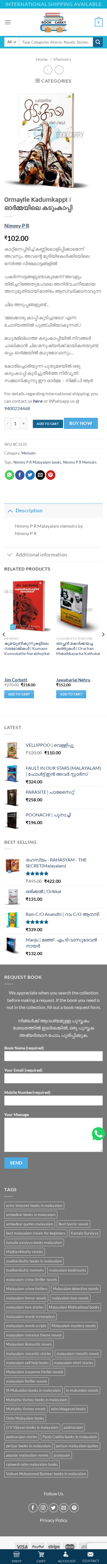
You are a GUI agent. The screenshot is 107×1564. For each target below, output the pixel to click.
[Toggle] (9, 510)
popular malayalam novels (27, 1455)
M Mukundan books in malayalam (33, 1390)
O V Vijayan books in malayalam (32, 1427)
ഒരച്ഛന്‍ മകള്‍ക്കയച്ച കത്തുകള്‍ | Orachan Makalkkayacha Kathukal (78, 648)
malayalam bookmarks (67, 1270)
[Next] (103, 646)
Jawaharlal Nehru (73, 679)
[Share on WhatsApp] (9, 475)
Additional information (41, 555)
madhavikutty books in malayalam (34, 1261)
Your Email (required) (23, 1070)
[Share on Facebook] (20, 475)
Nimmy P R (16, 226)
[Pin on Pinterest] (50, 475)
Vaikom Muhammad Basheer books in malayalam (46, 1473)
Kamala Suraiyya (84, 1233)
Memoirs (62, 59)
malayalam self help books (27, 1362)
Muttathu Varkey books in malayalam (36, 1399)
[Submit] (98, 42)
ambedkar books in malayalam (31, 1214)
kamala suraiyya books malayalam (34, 1242)
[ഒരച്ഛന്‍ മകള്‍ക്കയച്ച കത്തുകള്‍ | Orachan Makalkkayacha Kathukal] (79, 606)
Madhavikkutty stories (24, 1251)
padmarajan (73, 1427)
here (38, 401)
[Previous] (4, 646)
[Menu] (7, 22)
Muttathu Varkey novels (26, 1409)
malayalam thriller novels (26, 1381)
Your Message (16, 1114)
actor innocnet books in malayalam (34, 1205)
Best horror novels (73, 1224)
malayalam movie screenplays (30, 1316)
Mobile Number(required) (27, 1092)
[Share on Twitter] (30, 475)
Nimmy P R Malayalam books (37, 462)
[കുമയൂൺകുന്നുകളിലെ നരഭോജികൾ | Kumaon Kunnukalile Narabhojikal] (27, 606)
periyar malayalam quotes (77, 1446)
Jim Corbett (15, 679)
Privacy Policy (53, 1520)
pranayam (62, 1455)
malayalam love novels (70, 1298)
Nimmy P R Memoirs (80, 462)
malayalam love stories (25, 1307)
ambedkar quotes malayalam (29, 1224)
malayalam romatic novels (77, 1353)
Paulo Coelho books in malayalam (70, 1436)
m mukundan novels (82, 1390)
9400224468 (17, 408)
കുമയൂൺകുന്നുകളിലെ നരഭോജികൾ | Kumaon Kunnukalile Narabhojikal (27, 648)
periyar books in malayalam (28, 1446)
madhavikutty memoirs (25, 1270)
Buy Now (80, 423)
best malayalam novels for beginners (36, 1233)
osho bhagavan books (68, 1409)
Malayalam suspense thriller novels (34, 1371)
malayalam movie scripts (26, 1325)
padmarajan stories (21, 1436)
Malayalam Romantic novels (29, 1344)
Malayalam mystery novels (74, 1325)
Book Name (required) (24, 1047)
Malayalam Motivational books (74, 1307)
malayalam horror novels (26, 1298)
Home (42, 59)
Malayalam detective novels (76, 1288)
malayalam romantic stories (28, 1353)
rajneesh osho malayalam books (32, 1464)
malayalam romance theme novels (34, 1335)
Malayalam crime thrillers (27, 1288)
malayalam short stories (73, 1362)
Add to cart (48, 423)
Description (29, 510)
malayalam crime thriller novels (31, 1279)
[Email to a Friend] (40, 475)
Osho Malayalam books (25, 1418)
